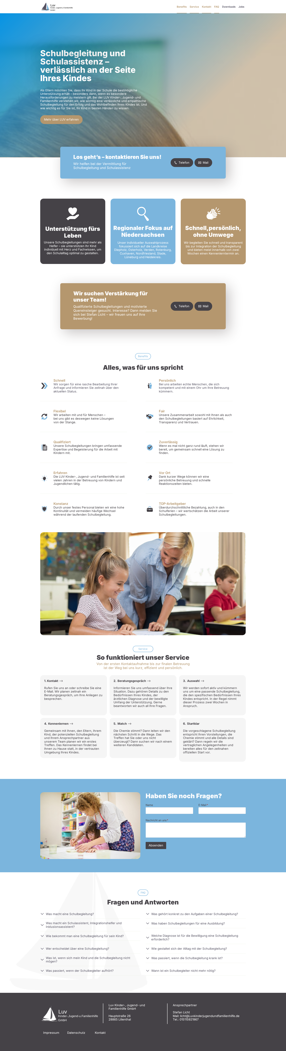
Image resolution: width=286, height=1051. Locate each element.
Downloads (229, 6)
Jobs (241, 6)
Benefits (182, 6)
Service (194, 6)
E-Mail (203, 805)
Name (149, 805)
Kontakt (206, 6)
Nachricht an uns (157, 820)
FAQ (216, 6)
